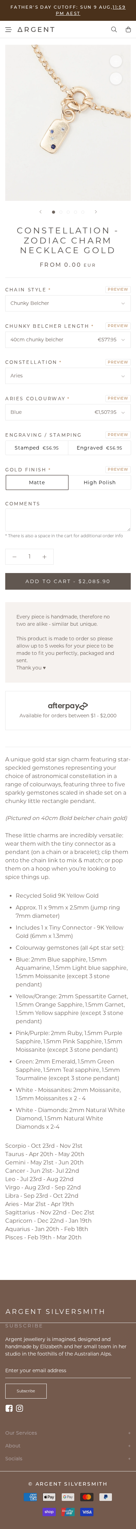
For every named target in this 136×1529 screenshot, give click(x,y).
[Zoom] (116, 61)
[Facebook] (9, 1408)
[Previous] (40, 211)
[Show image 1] (53, 212)
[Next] (96, 211)
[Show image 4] (75, 212)
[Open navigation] (8, 29)
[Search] (114, 29)
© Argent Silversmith (68, 1484)
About (68, 1446)
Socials (68, 1459)
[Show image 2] (60, 212)
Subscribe (26, 1391)
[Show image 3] (68, 212)
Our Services (68, 1433)
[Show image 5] (82, 212)
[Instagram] (19, 1408)
